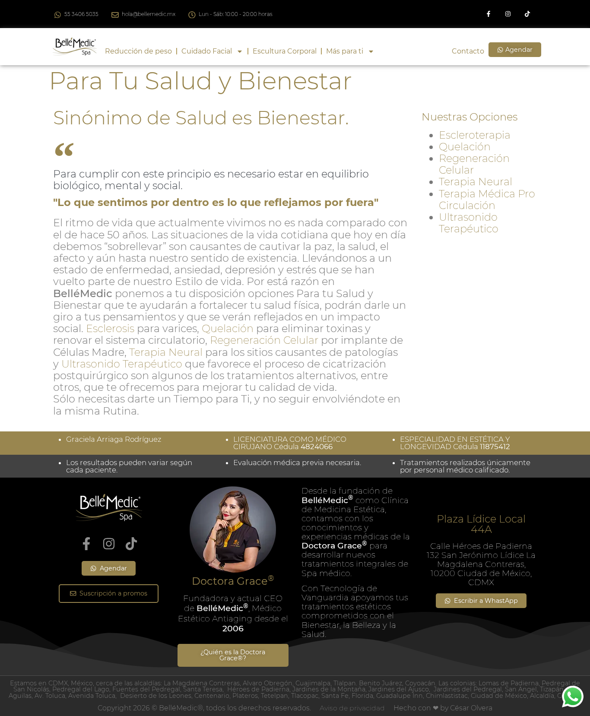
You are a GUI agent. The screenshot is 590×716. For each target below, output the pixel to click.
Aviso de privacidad (352, 708)
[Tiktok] (527, 14)
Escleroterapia (475, 135)
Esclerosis (110, 328)
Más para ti (344, 51)
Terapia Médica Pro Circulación (487, 199)
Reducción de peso (138, 51)
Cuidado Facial (206, 51)
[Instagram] (507, 14)
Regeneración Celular (264, 340)
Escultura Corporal (285, 51)
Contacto (468, 51)
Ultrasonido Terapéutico (121, 364)
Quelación (228, 328)
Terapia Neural (166, 352)
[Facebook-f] (488, 14)
